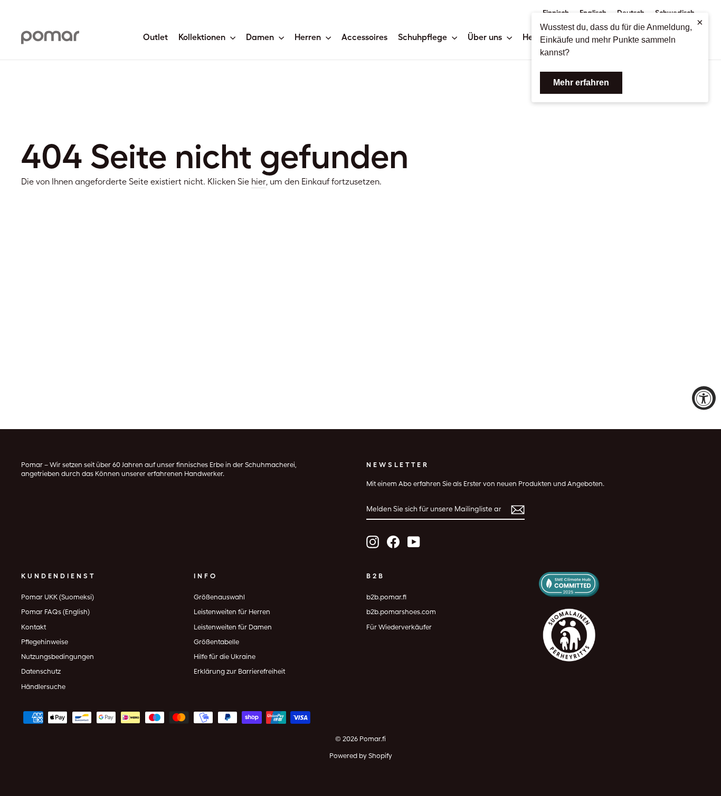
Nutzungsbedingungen (57, 657)
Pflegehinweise (44, 642)
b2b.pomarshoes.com (401, 612)
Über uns (486, 37)
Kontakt (33, 627)
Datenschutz (41, 671)
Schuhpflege (423, 37)
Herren (309, 37)
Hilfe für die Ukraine (224, 657)
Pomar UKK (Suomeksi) (57, 597)
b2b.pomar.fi (386, 597)
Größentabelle (216, 642)
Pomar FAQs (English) (55, 612)
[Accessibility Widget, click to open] (704, 398)
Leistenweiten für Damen (233, 627)
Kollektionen (202, 37)
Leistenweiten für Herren (232, 612)
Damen (261, 37)
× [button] (700, 22)
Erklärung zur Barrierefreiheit (239, 671)
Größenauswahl (219, 597)
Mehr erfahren (581, 82)
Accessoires (364, 37)
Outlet (155, 37)
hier (258, 182)
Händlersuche (43, 687)
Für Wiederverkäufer (399, 627)
